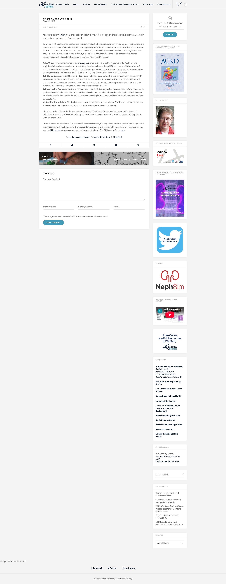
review (62, 35)
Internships (148, 4)
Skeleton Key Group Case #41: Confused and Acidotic (168, 501)
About (75, 4)
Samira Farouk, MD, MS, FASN (167, 462)
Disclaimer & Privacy (123, 579)
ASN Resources (163, 4)
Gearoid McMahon (101, 137)
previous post (82, 63)
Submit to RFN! (62, 4)
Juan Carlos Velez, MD (165, 372)
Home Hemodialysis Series (168, 416)
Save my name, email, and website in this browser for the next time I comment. (76, 217)
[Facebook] (177, 3)
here (123, 130)
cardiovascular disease (79, 137)
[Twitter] (181, 3)
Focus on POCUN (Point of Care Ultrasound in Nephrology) (168, 408)
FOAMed (86, 4)
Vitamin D (117, 137)
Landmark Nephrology (166, 401)
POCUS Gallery (100, 4)
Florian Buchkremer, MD (165, 374)
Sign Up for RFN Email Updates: (169, 23)
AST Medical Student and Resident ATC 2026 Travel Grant (169, 523)
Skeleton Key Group (165, 429)
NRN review (55, 130)
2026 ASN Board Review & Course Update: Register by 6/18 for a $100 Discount (170, 509)
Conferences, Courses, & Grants (125, 4)
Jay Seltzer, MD (162, 369)
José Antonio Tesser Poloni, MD (169, 377)
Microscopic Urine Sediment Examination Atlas (167, 494)
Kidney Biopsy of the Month (168, 396)
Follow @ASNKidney (15, 558)
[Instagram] (178, 6)
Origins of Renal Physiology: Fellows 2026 (167, 516)
